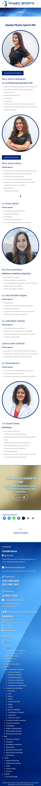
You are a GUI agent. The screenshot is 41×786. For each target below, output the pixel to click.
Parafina (10, 699)
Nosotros (7, 642)
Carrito (8, 766)
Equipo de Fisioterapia (12, 760)
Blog (5, 736)
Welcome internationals (13, 664)
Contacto (19, 497)
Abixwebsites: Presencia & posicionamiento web (20, 784)
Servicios (6, 667)
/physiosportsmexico (9, 620)
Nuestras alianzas (11, 659)
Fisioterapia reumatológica (15, 680)
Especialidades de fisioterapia (15, 669)
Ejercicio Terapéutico (14, 709)
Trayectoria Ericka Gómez (11, 157)
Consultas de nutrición (12, 739)
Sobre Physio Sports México (14, 750)
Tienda (6, 758)
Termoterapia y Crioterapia (16, 712)
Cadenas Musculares (14, 701)
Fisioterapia (9, 742)
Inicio (5, 640)
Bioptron (10, 696)
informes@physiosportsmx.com (11, 604)
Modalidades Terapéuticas (14, 744)
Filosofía (8, 645)
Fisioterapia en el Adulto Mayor (17, 685)
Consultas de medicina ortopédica (16, 720)
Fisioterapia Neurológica (15, 677)
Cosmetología (10, 726)
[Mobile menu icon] (38, 4)
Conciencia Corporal (14, 717)
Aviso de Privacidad (11, 776)
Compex (10, 707)
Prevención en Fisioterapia (15, 683)
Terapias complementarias (14, 728)
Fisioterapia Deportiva (14, 672)
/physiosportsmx (8, 628)
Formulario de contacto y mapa (22, 612)
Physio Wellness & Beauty (14, 731)
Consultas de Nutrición (12, 723)
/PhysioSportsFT (8, 625)
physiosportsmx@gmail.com (10, 606)
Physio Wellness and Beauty (14, 752)
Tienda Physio (10, 755)
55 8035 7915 (9, 595)
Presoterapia (11, 715)
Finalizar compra (11, 768)
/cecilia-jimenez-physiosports (12, 623)
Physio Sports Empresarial (13, 734)
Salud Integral (10, 747)
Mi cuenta (9, 771)
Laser (9, 693)
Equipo (8, 648)
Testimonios (9, 661)
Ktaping (10, 704)
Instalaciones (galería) (12, 656)
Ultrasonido (11, 691)
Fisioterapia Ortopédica (15, 675)
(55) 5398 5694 (10, 580)
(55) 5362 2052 (10, 584)
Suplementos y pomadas (13, 763)
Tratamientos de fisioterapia (14, 688)
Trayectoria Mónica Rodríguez (13, 73)
